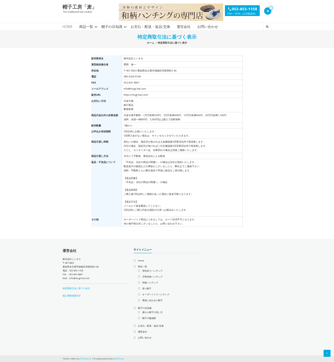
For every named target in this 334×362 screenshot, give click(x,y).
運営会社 (184, 26)
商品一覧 (86, 26)
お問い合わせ (207, 26)
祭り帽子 (146, 288)
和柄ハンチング (150, 282)
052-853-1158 (242, 8)
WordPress (118, 358)
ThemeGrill (85, 358)
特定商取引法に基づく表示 (76, 288)
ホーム (150, 42)
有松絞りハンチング (152, 270)
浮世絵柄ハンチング (152, 276)
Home (68, 26)
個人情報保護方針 (72, 295)
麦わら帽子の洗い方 (152, 312)
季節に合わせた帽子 (152, 300)
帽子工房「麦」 (80, 6)
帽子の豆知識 (111, 26)
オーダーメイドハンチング (155, 294)
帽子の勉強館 (149, 318)
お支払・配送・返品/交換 (150, 26)
